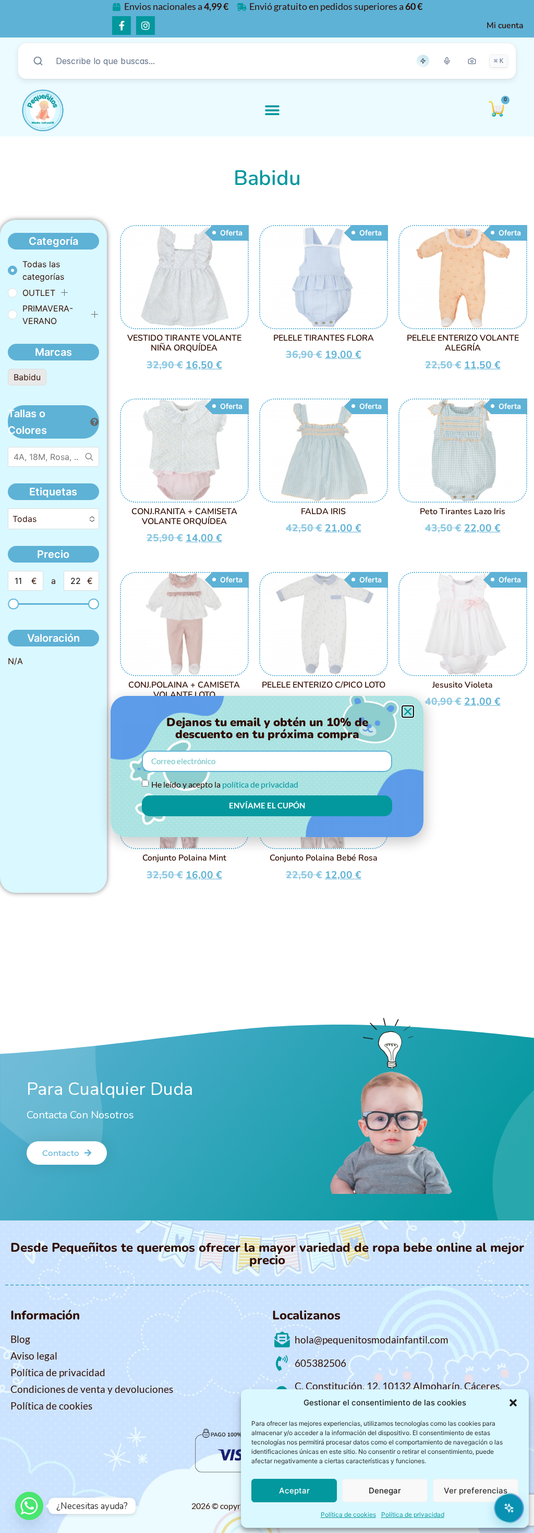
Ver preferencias (475, 1490)
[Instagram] (145, 25)
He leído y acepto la (224, 784)
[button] (513, 1403)
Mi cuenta (505, 25)
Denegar (385, 1490)
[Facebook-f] (121, 25)
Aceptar (294, 1490)
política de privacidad (260, 784)
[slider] (13, 604)
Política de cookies (348, 1514)
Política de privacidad (412, 1514)
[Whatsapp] (29, 1506)
